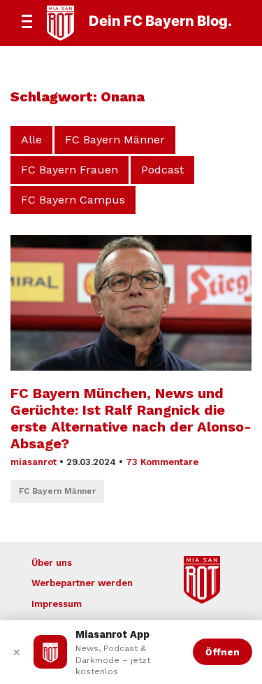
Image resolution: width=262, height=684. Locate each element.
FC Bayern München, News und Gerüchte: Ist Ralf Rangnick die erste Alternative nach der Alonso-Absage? (131, 418)
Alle (31, 139)
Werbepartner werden (82, 583)
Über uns (51, 562)
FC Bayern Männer (115, 139)
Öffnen (222, 651)
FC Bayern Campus (73, 199)
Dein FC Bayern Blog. (160, 21)
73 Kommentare (162, 462)
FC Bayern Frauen (69, 169)
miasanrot (33, 462)
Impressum (56, 604)
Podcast (162, 169)
